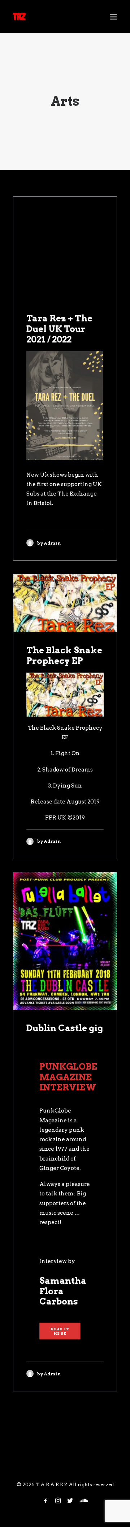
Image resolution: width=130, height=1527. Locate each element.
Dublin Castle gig (64, 1028)
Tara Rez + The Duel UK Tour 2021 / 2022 (59, 329)
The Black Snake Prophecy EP (64, 655)
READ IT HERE (60, 1331)
